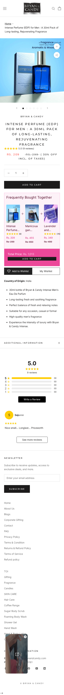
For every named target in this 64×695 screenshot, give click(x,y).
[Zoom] (57, 46)
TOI (6, 571)
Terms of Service (13, 553)
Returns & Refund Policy (17, 548)
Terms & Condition (14, 542)
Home (8, 23)
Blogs (7, 514)
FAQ (6, 531)
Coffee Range (11, 605)
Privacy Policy (12, 536)
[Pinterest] (29, 668)
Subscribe (17, 489)
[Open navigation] (4, 8)
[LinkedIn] (44, 668)
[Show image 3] (30, 108)
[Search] (53, 8)
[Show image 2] (26, 108)
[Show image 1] (23, 108)
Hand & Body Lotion (15, 633)
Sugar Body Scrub (14, 611)
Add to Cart (31, 258)
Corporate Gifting (13, 519)
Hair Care (9, 599)
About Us (9, 508)
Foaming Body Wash (15, 616)
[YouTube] (36, 668)
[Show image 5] (37, 108)
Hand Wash (10, 628)
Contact (8, 525)
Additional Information (23, 343)
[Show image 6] (41, 108)
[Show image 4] (34, 108)
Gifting (7, 577)
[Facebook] (5, 668)
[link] (13, 214)
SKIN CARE (10, 594)
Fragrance (10, 582)
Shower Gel (10, 622)
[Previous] (16, 108)
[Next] (47, 108)
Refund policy (11, 559)
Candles (8, 588)
